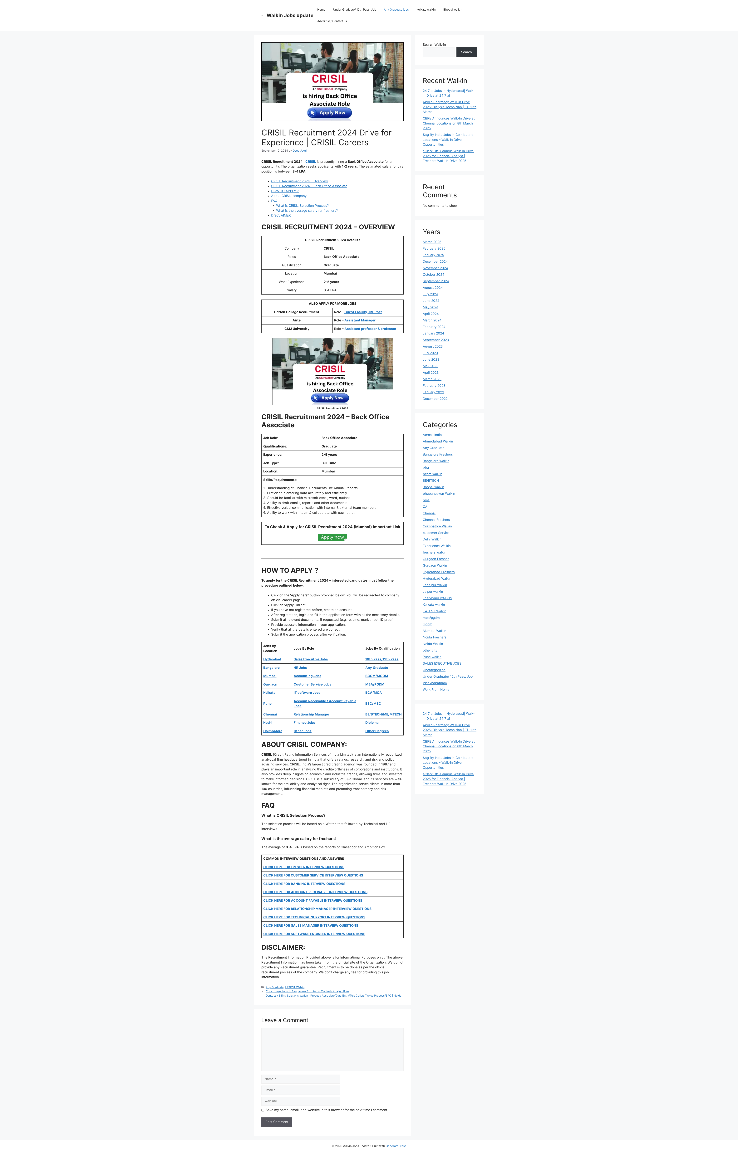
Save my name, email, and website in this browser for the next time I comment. (327, 1110)
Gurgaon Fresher (436, 559)
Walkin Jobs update (290, 15)
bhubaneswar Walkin (439, 493)
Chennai (429, 513)
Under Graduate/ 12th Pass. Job (354, 9)
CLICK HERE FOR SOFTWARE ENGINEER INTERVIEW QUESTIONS (314, 934)
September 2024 (436, 281)
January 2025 (433, 255)
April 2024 (431, 314)
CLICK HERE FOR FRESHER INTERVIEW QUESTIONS (303, 867)
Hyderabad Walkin (437, 578)
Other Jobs (303, 731)
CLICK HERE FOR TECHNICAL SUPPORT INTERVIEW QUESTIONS (314, 917)
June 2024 (431, 301)
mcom (427, 624)
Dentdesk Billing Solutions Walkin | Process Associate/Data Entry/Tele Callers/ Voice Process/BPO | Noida (333, 995)
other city (430, 650)
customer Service (436, 533)
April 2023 (431, 372)
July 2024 (430, 294)
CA (425, 507)
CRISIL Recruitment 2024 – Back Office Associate (309, 186)
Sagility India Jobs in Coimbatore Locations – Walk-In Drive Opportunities (448, 139)
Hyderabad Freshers (439, 572)
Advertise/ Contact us (332, 21)
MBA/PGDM (374, 684)
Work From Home (436, 689)
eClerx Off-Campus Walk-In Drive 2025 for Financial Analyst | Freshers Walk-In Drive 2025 (448, 156)
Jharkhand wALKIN (437, 598)
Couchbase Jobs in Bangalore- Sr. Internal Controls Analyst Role (307, 991)
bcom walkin (432, 474)
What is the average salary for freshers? (307, 210)
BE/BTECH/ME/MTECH (383, 714)
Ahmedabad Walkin (438, 441)
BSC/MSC (373, 703)
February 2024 (434, 327)
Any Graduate (274, 987)
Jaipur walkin (433, 591)
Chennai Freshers (436, 520)
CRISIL (310, 162)
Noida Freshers (434, 637)
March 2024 (432, 320)
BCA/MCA (373, 693)
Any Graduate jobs (396, 9)
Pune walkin (432, 657)
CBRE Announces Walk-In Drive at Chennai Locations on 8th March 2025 (449, 123)
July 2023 (430, 353)
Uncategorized (434, 670)
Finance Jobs (304, 723)
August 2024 (433, 288)
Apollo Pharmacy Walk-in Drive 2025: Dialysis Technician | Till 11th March (449, 107)
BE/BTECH (431, 480)
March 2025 (432, 242)
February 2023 (434, 386)
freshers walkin (434, 552)
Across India (432, 435)
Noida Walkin (433, 644)
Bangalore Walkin (436, 461)
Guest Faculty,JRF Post (363, 312)
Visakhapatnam (435, 683)
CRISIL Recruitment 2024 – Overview (299, 181)
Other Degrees (377, 731)
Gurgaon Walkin (435, 565)
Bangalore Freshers (438, 454)
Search (466, 52)
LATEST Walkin (294, 987)
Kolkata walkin (426, 9)
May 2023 (430, 366)
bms (426, 500)
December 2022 (435, 399)
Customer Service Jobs (312, 684)
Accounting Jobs (307, 676)
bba (426, 467)
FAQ (274, 201)
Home (321, 9)
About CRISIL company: (289, 196)
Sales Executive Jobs (311, 659)
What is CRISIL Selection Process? (302, 205)
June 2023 (431, 359)
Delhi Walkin (432, 539)
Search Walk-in (434, 44)
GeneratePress (396, 1146)
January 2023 (433, 392)
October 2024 (433, 274)
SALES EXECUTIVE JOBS (442, 663)
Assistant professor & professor (370, 329)
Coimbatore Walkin (437, 526)
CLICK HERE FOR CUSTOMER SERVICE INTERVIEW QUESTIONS (313, 875)
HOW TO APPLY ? (285, 191)
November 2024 (435, 268)
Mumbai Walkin (434, 631)
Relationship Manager (311, 714)
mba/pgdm (431, 618)
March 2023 (432, 379)
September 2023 (436, 340)
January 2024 (433, 333)
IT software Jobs (307, 693)
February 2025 (434, 248)
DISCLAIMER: (281, 215)
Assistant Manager (360, 320)
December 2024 (435, 261)
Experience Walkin (437, 546)
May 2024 (430, 307)
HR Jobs (300, 668)
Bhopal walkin (452, 9)
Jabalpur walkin (435, 585)
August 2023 (433, 346)
